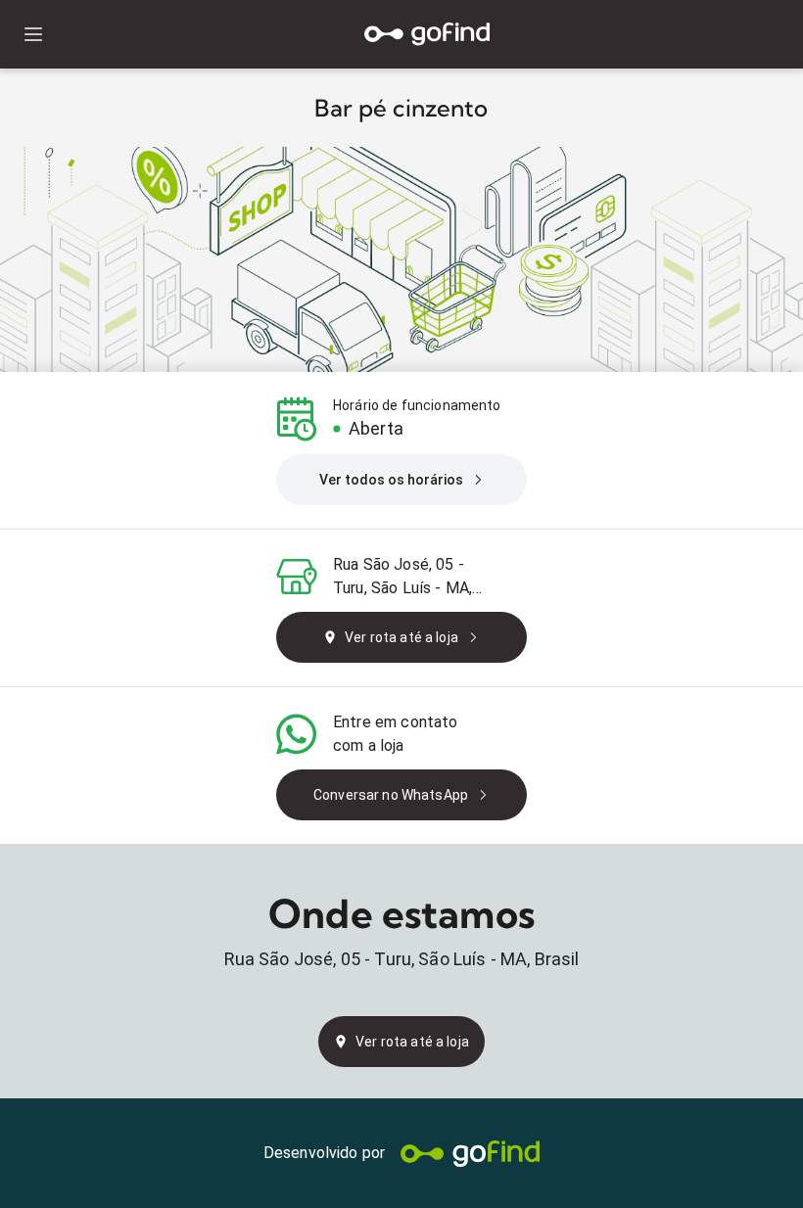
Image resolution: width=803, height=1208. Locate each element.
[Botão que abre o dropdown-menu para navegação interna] (33, 35)
